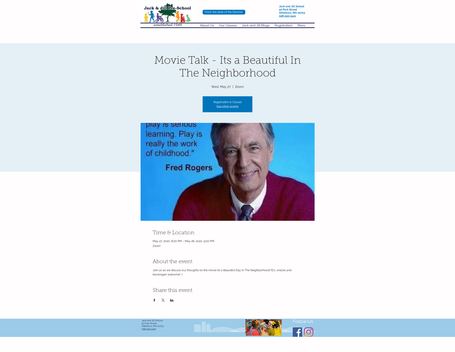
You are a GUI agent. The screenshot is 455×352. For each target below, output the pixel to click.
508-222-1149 (287, 16)
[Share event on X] (163, 300)
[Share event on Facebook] (154, 300)
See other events (227, 106)
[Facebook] (297, 332)
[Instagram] (308, 332)
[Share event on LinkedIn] (171, 300)
